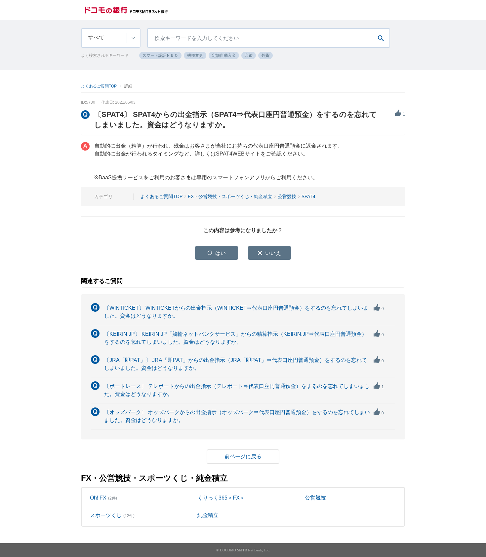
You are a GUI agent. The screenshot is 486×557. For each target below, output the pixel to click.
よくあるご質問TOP (99, 86)
